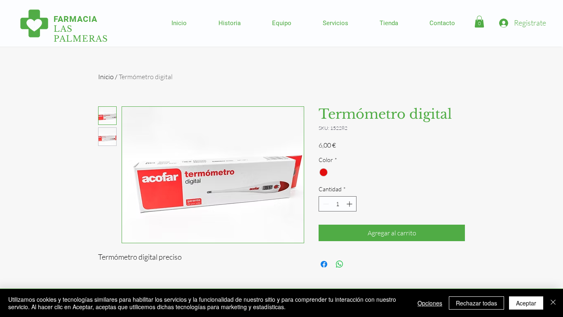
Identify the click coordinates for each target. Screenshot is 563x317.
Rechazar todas (476, 303)
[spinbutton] (337, 204)
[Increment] (350, 204)
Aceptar (526, 303)
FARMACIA (75, 19)
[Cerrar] (553, 303)
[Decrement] (325, 204)
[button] (479, 22)
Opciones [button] (430, 303)
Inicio (106, 77)
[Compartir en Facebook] (324, 264)
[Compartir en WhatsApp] (340, 264)
